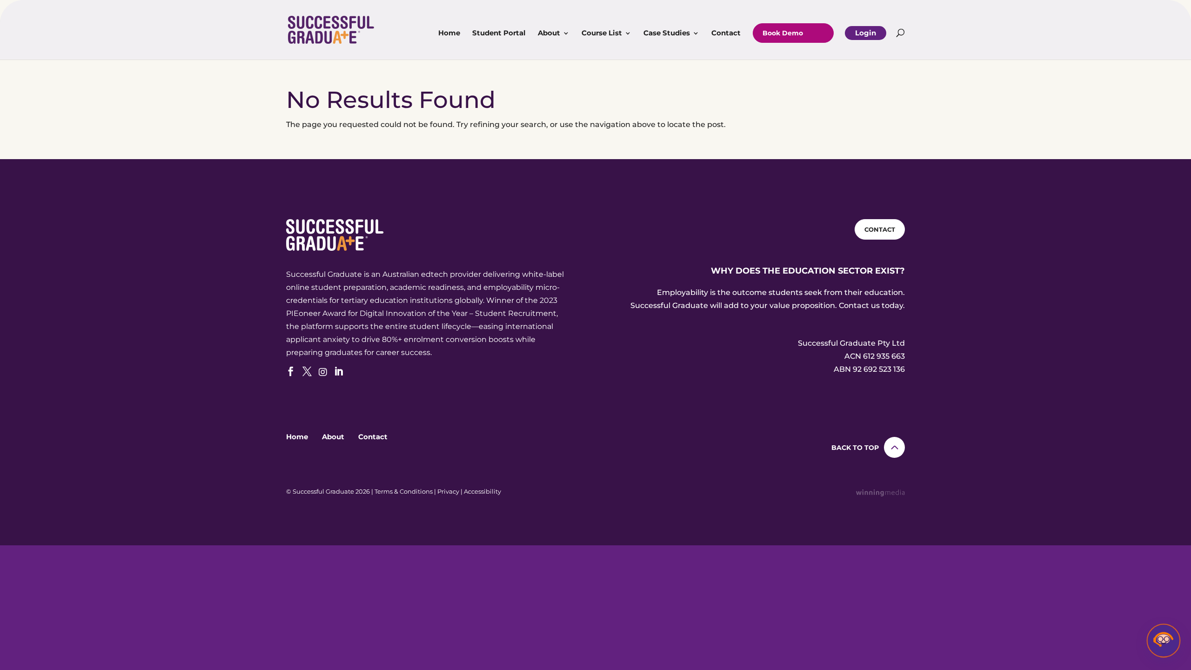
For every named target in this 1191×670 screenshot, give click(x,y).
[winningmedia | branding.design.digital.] (880, 493)
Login (865, 32)
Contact (726, 33)
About (549, 33)
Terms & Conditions (404, 491)
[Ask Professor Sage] (1163, 642)
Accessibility (482, 491)
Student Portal (499, 33)
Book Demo (783, 33)
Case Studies (666, 33)
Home (449, 33)
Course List (602, 33)
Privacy (448, 491)
